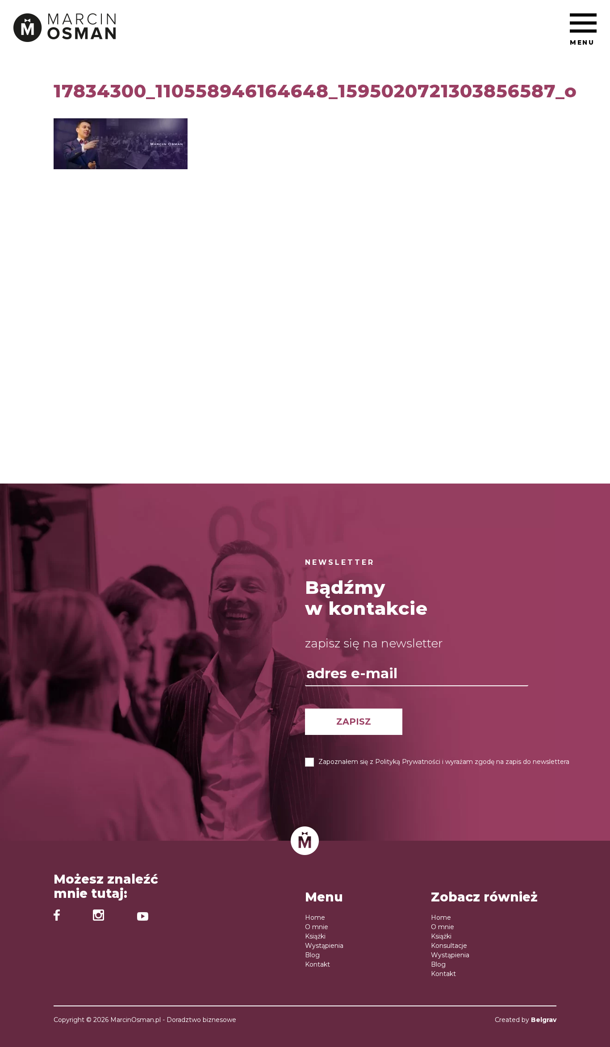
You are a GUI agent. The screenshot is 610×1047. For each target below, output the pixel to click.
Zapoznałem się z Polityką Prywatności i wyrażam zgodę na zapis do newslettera (443, 762)
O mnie (316, 927)
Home (315, 918)
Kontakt (317, 964)
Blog (312, 955)
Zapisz (353, 721)
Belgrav (543, 1020)
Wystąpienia (324, 946)
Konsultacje (449, 946)
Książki (315, 936)
